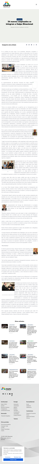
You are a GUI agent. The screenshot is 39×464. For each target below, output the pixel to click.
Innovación (3, 413)
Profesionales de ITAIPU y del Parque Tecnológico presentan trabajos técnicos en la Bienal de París (32, 359)
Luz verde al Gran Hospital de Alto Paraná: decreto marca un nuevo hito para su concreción (13, 345)
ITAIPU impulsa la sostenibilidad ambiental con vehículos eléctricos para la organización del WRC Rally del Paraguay (32, 330)
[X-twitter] (7, 394)
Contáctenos (29, 411)
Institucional (19, 19)
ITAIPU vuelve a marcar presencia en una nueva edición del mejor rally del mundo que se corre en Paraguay (14, 359)
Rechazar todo (17, 457)
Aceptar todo (13, 459)
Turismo (16, 419)
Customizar (7, 457)
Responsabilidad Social (14, 369)
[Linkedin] (12, 394)
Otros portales (5, 422)
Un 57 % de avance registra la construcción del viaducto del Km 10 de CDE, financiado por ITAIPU (13, 374)
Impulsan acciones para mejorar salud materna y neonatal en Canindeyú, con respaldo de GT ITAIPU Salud (31, 374)
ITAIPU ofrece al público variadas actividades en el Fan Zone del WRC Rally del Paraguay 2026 (14, 329)
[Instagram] (5, 394)
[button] (36, 5)
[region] (13, 454)
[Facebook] (3, 394)
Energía (16, 402)
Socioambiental (30, 402)
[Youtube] (9, 394)
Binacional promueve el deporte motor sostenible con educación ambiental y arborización (32, 345)
